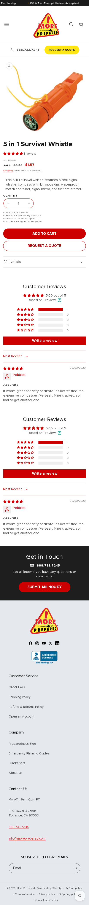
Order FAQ (17, 687)
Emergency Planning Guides (29, 753)
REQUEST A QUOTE (62, 50)
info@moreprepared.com (27, 838)
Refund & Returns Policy (26, 706)
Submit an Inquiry (44, 587)
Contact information (46, 900)
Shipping (8, 171)
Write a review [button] (44, 341)
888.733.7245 (28, 49)
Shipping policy (68, 894)
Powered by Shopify (49, 888)
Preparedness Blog (22, 743)
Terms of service (25, 894)
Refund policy (74, 888)
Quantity (10, 196)
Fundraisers (17, 763)
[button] (6, 24)
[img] (13, 368)
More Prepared (26, 888)
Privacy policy (47, 894)
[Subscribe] (75, 868)
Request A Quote (44, 246)
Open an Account (22, 716)
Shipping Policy (19, 697)
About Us (15, 773)
